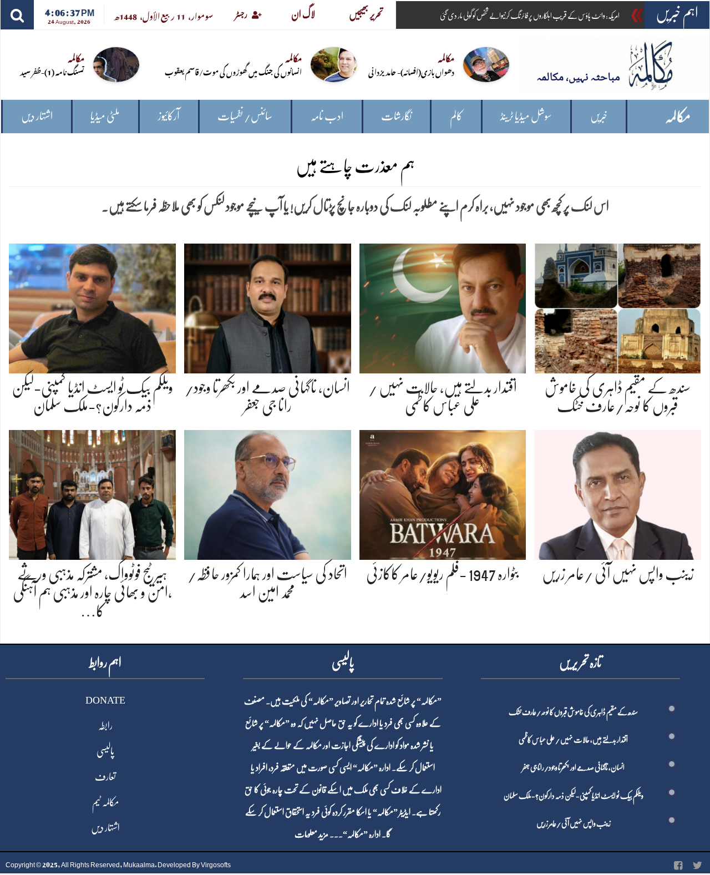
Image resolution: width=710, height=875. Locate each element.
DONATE (105, 700)
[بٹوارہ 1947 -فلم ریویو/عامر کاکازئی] (442, 493)
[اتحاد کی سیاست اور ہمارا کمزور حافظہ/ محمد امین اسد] (267, 493)
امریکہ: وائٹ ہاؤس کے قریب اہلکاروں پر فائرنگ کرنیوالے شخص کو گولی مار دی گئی (530, 15)
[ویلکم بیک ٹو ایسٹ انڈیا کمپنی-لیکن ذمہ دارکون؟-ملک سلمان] (92, 306)
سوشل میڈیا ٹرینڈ (526, 116)
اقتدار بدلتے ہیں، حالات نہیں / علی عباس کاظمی (573, 739)
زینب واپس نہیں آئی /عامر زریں (618, 574)
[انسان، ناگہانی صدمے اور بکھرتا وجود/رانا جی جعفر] (267, 306)
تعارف (105, 776)
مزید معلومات (311, 834)
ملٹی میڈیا (105, 116)
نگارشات (396, 116)
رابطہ (105, 725)
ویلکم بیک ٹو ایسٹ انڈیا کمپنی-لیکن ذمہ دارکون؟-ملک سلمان (573, 795)
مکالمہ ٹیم (105, 802)
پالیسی (105, 751)
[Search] (17, 14)
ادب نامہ (327, 116)
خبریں (598, 116)
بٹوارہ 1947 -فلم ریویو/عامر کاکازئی (442, 574)
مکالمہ (678, 116)
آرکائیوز (169, 116)
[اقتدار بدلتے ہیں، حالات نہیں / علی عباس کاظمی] (442, 306)
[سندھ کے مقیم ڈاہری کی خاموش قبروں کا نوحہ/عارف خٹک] (617, 306)
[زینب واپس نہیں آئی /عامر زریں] (617, 493)
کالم (456, 116)
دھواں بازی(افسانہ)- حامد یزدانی (411, 71)
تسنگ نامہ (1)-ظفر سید (52, 71)
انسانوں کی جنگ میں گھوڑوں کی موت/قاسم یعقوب (233, 71)
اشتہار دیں (37, 116)
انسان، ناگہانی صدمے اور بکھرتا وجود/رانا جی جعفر (573, 767)
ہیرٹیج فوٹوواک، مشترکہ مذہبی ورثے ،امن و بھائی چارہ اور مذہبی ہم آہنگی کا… (92, 593)
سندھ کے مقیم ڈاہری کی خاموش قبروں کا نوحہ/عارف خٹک (573, 712)
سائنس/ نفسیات (244, 116)
